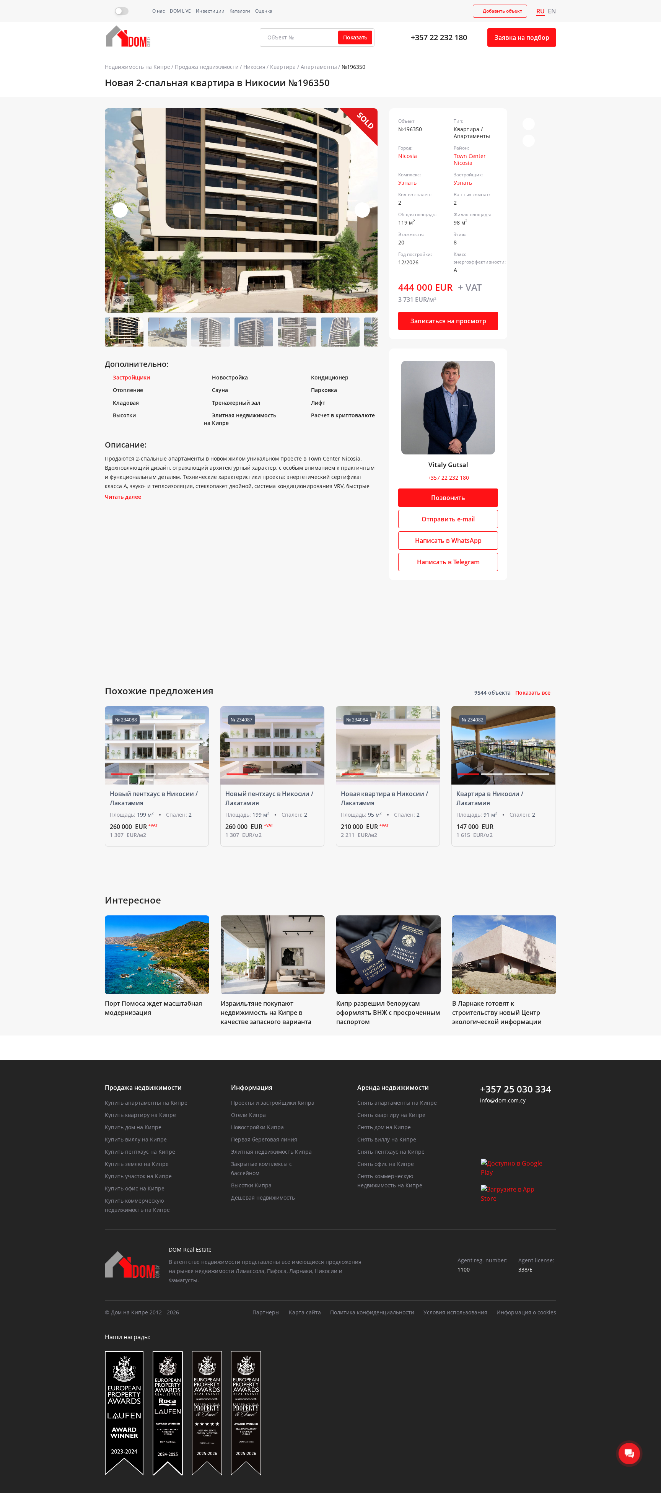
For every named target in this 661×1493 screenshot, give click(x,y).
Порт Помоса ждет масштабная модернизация (153, 1008)
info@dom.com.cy (503, 1100)
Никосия (254, 66)
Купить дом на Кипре (133, 1127)
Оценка (263, 11)
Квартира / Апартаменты (303, 66)
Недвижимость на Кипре (137, 66)
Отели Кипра (248, 1115)
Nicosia (407, 156)
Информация (251, 1087)
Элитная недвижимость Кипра (271, 1151)
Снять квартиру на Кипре (391, 1115)
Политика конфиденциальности (372, 1312)
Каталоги (240, 11)
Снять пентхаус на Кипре (391, 1151)
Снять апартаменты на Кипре (397, 1102)
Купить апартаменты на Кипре (146, 1102)
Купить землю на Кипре (137, 1163)
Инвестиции (210, 11)
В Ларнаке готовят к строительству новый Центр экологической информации (497, 1012)
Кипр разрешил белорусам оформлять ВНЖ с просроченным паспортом (388, 1012)
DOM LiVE (180, 11)
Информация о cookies (526, 1312)
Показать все (532, 692)
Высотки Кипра (251, 1185)
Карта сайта (305, 1312)
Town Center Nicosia (470, 159)
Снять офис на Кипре (385, 1163)
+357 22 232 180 (439, 37)
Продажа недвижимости (207, 66)
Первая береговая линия (264, 1139)
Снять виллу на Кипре (386, 1139)
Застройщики (131, 377)
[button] (362, 210)
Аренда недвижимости (393, 1087)
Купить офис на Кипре (134, 1188)
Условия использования (455, 1312)
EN (552, 11)
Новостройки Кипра (257, 1127)
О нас (158, 11)
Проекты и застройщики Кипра (272, 1102)
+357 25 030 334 (515, 1089)
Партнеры (266, 1312)
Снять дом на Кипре (384, 1127)
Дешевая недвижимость (263, 1197)
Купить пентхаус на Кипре (140, 1151)
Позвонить (448, 497)
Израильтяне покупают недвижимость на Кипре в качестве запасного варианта (266, 1012)
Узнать (407, 182)
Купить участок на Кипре (138, 1176)
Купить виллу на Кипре (136, 1139)
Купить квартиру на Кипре (140, 1115)
